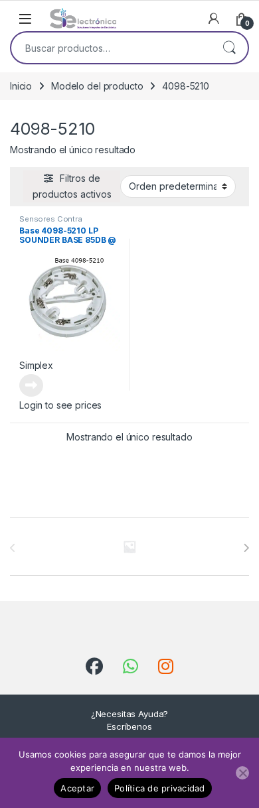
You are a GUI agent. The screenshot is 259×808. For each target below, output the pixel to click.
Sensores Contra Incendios (50, 223)
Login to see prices (60, 405)
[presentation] (246, 548)
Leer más (31, 385)
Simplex (36, 365)
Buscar (229, 48)
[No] (242, 772)
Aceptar (77, 788)
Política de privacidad (159, 788)
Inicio (21, 86)
